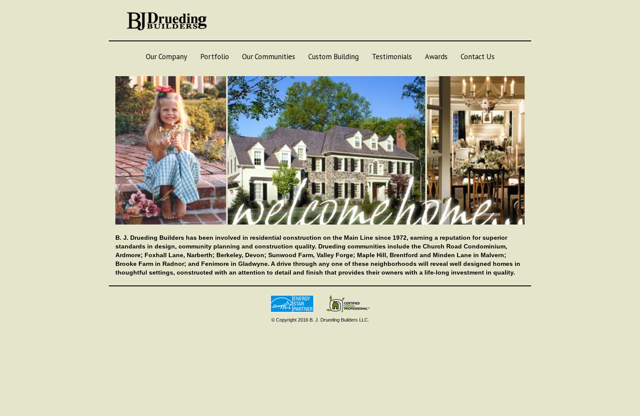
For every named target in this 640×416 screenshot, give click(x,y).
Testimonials (392, 56)
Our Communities (268, 56)
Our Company (166, 56)
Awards (436, 56)
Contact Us (478, 56)
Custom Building (333, 56)
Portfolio (214, 56)
